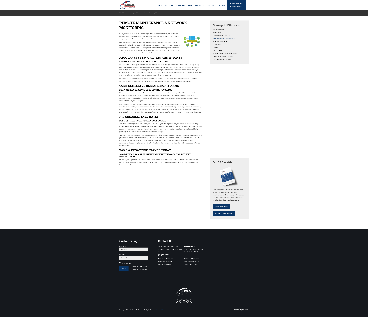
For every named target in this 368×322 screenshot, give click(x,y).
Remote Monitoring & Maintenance (224, 38)
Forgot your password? (139, 269)
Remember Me (126, 263)
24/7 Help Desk (217, 50)
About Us (169, 5)
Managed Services (218, 29)
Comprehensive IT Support (221, 35)
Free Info (221, 5)
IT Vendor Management (220, 41)
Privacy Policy (160, 310)
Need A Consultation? (224, 213)
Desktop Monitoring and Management (225, 53)
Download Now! (221, 207)
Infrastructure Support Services (223, 56)
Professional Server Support (222, 59)
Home (160, 5)
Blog (190, 5)
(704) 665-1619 (237, 3)
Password (122, 254)
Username (122, 246)
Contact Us (200, 5)
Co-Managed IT (218, 44)
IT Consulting (217, 32)
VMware (215, 47)
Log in (123, 268)
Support (211, 5)
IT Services (180, 5)
